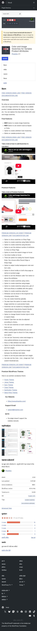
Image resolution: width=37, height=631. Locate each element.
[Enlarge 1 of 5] (15, 431)
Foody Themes (9, 380)
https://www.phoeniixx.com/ (17, 401)
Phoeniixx (15, 54)
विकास (5, 78)
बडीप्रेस (5, 599)
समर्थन (5, 83)
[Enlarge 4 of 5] (33, 431)
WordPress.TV (7, 585)
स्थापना (5, 74)
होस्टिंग (3, 567)
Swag (22, 585)
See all (33, 537)
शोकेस (21, 561)
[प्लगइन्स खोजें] (20, 14)
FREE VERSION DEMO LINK (11, 93)
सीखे (3, 576)
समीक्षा (5, 69)
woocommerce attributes (28, 503)
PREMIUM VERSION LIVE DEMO (12, 233)
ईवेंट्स (20, 579)
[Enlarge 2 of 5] (15, 441)
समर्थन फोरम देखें (6, 550)
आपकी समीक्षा (5, 537)
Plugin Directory (6, 8)
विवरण (5, 65)
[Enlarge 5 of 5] (33, 444)
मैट (3, 593)
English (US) (31, 496)
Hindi (7, 607)
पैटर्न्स (20, 570)
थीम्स (20, 564)
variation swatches (30, 500)
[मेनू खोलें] (34, 2)
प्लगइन (21, 567)
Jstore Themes (9, 382)
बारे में (3, 561)
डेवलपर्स (4, 582)
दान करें (22, 582)
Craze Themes (9, 387)
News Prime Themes (10, 392)
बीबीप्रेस (5, 596)
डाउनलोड (5, 58)
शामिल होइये (22, 576)
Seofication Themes (10, 390)
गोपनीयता (4, 570)
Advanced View (7, 508)
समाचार (4, 564)
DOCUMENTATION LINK (21, 235)
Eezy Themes (8, 385)
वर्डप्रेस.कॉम (6, 590)
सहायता (4, 579)
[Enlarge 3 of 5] (15, 451)
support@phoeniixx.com (15, 410)
